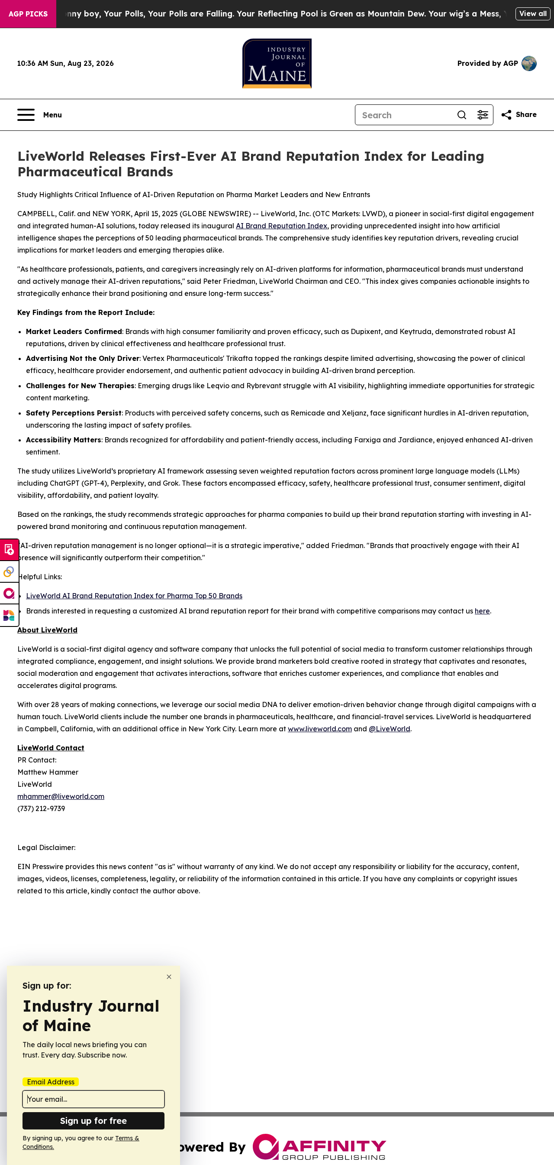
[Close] (169, 977)
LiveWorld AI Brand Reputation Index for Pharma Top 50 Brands (134, 595)
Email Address (50, 1081)
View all (533, 13)
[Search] (461, 115)
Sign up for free (93, 1120)
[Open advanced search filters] (482, 115)
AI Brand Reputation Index (281, 225)
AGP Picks (28, 14)
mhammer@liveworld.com (60, 796)
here (482, 611)
